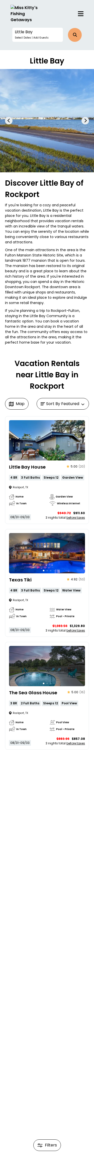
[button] (37, 35)
